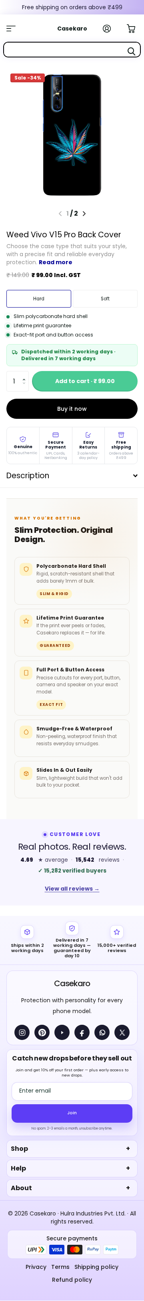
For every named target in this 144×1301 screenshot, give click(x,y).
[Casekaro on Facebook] (82, 1032)
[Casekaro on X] (122, 1032)
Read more (55, 262)
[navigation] (84, 214)
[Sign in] (111, 28)
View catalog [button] (15, 28)
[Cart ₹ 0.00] (135, 28)
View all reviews (72, 889)
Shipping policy (96, 1267)
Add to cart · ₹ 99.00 (85, 381)
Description (27, 475)
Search (131, 51)
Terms (60, 1267)
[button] (26, 374)
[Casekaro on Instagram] (22, 1032)
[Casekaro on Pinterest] (42, 1032)
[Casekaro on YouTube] (62, 1032)
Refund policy (72, 1280)
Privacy (36, 1267)
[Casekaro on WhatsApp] (102, 1032)
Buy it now (72, 409)
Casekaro (72, 983)
